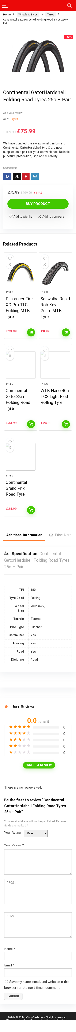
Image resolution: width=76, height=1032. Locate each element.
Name (9, 949)
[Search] (69, 5)
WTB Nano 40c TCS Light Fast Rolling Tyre (55, 396)
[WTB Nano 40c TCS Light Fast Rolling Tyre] (55, 365)
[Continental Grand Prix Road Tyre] (20, 457)
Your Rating (12, 832)
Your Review (14, 845)
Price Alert (63, 535)
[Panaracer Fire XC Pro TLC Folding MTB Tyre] (20, 273)
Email (9, 965)
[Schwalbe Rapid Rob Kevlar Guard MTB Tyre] (55, 273)
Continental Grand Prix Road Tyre (16, 488)
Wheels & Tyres (28, 14)
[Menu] (5, 5)
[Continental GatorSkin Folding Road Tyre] (20, 365)
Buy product (38, 204)
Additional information (24, 535)
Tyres (50, 14)
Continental (10, 167)
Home (7, 14)
